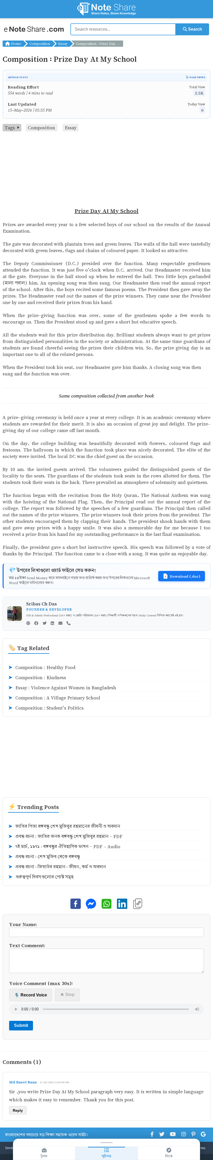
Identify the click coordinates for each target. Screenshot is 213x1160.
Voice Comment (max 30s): (41, 983)
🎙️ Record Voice (30, 995)
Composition (39, 43)
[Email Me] (60, 623)
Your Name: (23, 924)
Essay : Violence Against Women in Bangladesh (62, 687)
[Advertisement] (106, 170)
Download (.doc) (185, 576)
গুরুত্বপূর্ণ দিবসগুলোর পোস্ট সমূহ (41, 877)
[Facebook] (36, 623)
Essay (63, 43)
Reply (18, 1110)
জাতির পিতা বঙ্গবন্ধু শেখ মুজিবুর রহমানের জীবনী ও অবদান (64, 826)
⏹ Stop (67, 994)
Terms (200, 1148)
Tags (10, 127)
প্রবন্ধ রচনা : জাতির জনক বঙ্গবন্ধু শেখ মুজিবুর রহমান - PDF (65, 836)
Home (15, 43)
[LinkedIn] (52, 623)
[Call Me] (68, 623)
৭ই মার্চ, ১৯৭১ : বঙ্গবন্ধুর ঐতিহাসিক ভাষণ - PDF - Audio (64, 846)
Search (194, 29)
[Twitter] (44, 623)
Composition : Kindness (37, 677)
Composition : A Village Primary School (54, 697)
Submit (21, 1025)
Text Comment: (27, 945)
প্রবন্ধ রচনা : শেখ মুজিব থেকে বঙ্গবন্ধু (44, 856)
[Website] (28, 623)
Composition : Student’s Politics (46, 708)
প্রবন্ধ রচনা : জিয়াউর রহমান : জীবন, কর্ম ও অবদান (57, 867)
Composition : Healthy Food (41, 667)
